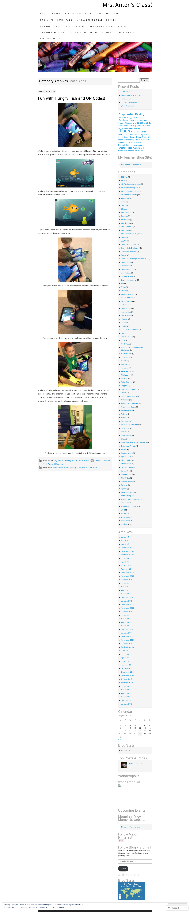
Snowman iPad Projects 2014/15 (62, 26)
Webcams (125, 503)
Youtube (139, 150)
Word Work (125, 521)
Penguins (125, 368)
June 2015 (125, 583)
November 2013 (127, 640)
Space (129, 145)
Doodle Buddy (143, 123)
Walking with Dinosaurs (130, 499)
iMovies (137, 128)
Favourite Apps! (109, 14)
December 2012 (127, 672)
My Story (145, 134)
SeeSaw (124, 432)
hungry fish (76, 467)
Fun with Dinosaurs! (129, 102)
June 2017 (125, 537)
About (56, 14)
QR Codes (92, 467)
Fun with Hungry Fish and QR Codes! (71, 98)
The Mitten (125, 478)
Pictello (124, 378)
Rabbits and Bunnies (129, 403)
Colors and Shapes (128, 244)
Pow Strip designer (128, 389)
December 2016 (127, 548)
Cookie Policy (58, 907)
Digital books (126, 262)
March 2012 (125, 697)
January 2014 (126, 633)
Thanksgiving (126, 474)
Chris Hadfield (127, 227)
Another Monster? (136, 763)
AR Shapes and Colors (130, 191)
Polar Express (126, 382)
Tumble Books (127, 481)
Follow (123, 868)
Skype (123, 439)
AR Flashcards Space (129, 188)
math (84, 467)
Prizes (123, 393)
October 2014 (126, 612)
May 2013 (125, 654)
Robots (124, 414)
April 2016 (125, 562)
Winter (131, 151)
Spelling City (126, 32)
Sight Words (126, 435)
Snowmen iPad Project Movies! (91, 32)
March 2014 (126, 626)
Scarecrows (126, 421)
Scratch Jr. (125, 428)
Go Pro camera (127, 298)
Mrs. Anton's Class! (127, 5)
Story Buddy (138, 145)
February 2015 (127, 597)
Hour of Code (126, 308)
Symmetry (125, 471)
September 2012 (127, 683)
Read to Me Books (128, 407)
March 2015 (126, 594)
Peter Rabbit (123, 137)
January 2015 (126, 601)
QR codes (58, 464)
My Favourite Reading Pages (96, 20)
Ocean (123, 361)
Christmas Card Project (130, 234)
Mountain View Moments (131, 827)
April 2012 (125, 693)
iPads (86, 460)
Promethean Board (138, 137)
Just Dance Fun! (127, 92)
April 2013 (125, 658)
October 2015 (126, 580)
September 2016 (127, 555)
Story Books (126, 460)
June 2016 (125, 558)
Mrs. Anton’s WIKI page (56, 20)
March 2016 (126, 565)
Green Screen (126, 301)
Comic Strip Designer (138, 120)
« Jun (120, 740)
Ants (123, 180)
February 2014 (127, 629)
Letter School (126, 337)
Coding (124, 237)
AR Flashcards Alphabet (131, 184)
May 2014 (125, 619)
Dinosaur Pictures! (79, 14)
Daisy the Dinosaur (129, 252)
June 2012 (125, 686)
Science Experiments (133, 140)
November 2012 (127, 675)
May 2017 (125, 541)
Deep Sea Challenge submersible (134, 259)
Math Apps (48, 464)
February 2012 (127, 700)
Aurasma (122, 117)
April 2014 (125, 622)
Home (43, 14)
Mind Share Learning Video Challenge (132, 133)
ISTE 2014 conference (129, 330)
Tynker (124, 489)
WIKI (123, 510)
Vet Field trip (126, 496)
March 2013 (125, 661)
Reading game (127, 410)
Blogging (131, 117)
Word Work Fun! (127, 106)
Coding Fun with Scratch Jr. (132, 95)
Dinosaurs (129, 123)
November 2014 (127, 608)
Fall (122, 283)
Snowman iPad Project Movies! (135, 141)
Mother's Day (126, 354)
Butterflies (125, 220)
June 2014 (125, 615)
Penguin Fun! (126, 99)
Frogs (123, 287)
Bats (123, 202)
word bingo (125, 517)
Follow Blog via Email (134, 847)
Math (133, 132)
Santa (123, 418)
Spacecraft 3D (127, 453)
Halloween (125, 305)
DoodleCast (126, 273)
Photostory (125, 375)
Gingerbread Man (128, 294)
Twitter (124, 485)
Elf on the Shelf (125, 126)
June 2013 (125, 651)
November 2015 (127, 576)
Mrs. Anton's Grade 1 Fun (131, 165)
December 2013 (127, 636)
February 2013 (127, 665)
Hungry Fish (77, 460)
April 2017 (125, 544)
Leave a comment (102, 460)
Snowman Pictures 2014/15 (108, 26)
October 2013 (126, 644)
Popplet (124, 386)
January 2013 (126, 668)
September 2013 (127, 647)
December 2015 (127, 572)
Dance (121, 123)
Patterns (124, 364)
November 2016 (127, 551)
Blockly (124, 205)
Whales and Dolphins (129, 506)
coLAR (123, 241)
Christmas (123, 120)
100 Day (124, 177)
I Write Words (126, 315)
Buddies (139, 117)
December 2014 (127, 604)
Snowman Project (128, 446)
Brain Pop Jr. (126, 212)
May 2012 (125, 690)
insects (124, 323)
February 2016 (127, 569)
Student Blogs (127, 467)
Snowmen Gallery (52, 32)
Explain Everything (142, 125)
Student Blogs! (51, 39)
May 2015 (125, 587)
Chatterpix (125, 223)
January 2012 (126, 704)
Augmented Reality (62, 460)
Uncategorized (125, 148)
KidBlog (124, 333)
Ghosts (124, 291)
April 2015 (125, 590)
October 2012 (126, 679)
